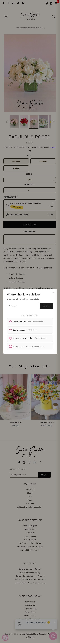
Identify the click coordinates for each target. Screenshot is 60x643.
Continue (46, 306)
